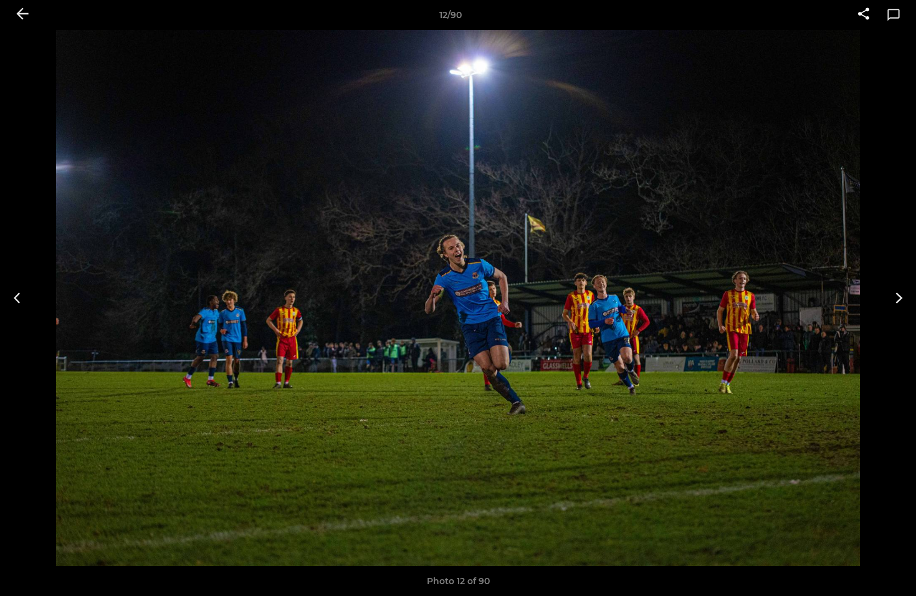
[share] (863, 15)
